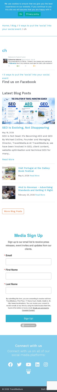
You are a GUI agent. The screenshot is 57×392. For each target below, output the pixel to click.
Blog (13, 25)
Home (5, 25)
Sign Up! (28, 318)
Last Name (12, 284)
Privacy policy (32, 14)
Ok (20, 14)
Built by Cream (48, 389)
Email (9, 255)
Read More (8, 159)
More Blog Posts (13, 211)
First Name (12, 270)
